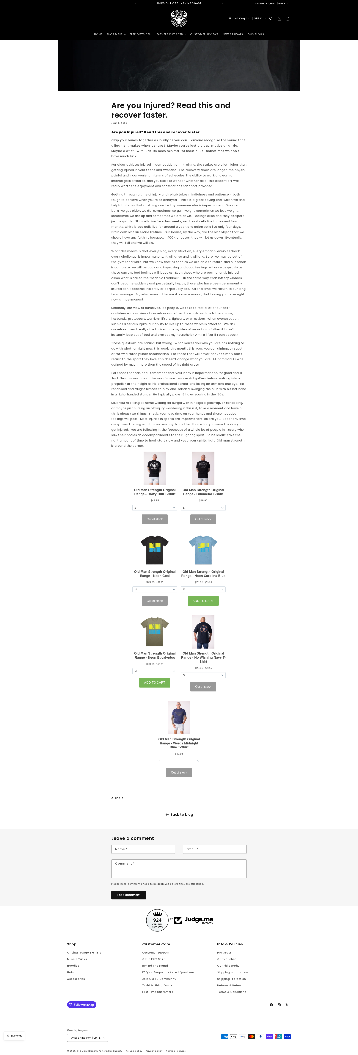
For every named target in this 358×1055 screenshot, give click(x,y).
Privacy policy (154, 1050)
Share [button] (119, 798)
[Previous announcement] (135, 3)
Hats (70, 972)
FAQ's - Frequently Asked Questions (168, 972)
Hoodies (73, 966)
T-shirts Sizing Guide (157, 985)
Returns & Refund (230, 985)
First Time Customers (157, 992)
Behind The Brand (155, 966)
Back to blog (181, 814)
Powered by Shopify (110, 1050)
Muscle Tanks (77, 959)
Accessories (76, 979)
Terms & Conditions (231, 992)
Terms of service (176, 1050)
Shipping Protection (231, 979)
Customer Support (155, 952)
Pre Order (224, 952)
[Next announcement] (222, 3)
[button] (115, 34)
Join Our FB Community (159, 979)
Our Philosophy (228, 966)
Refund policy (134, 1050)
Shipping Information (232, 972)
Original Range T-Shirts (84, 952)
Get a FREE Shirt (153, 959)
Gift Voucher (226, 959)
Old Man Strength (88, 1050)
